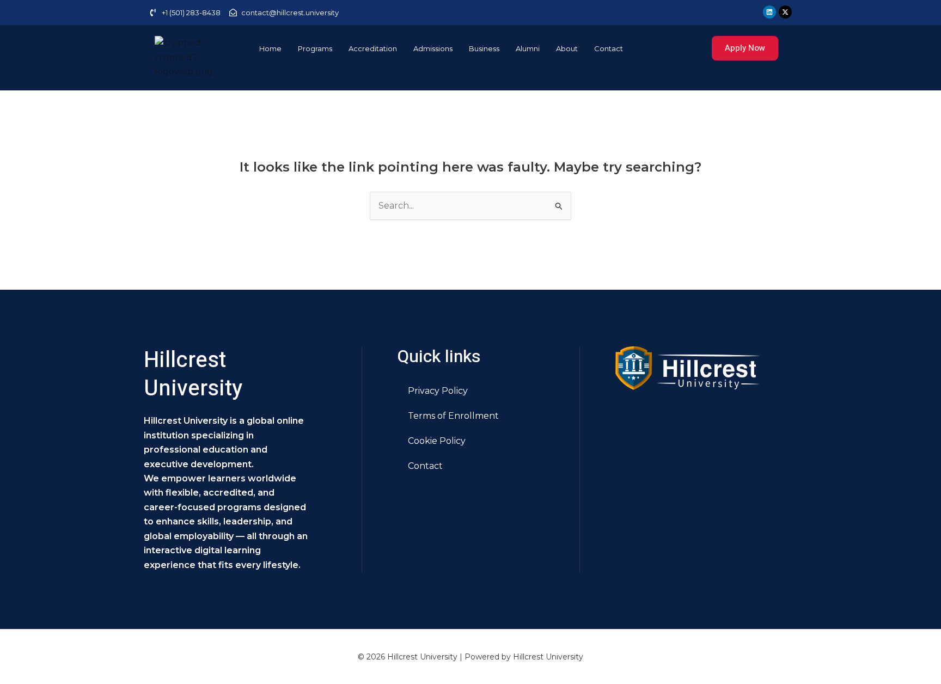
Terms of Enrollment (453, 416)
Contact (608, 48)
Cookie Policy (437, 441)
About (567, 48)
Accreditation (373, 48)
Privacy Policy (438, 391)
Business (484, 48)
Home (270, 48)
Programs (315, 48)
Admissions (433, 48)
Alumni (528, 48)
